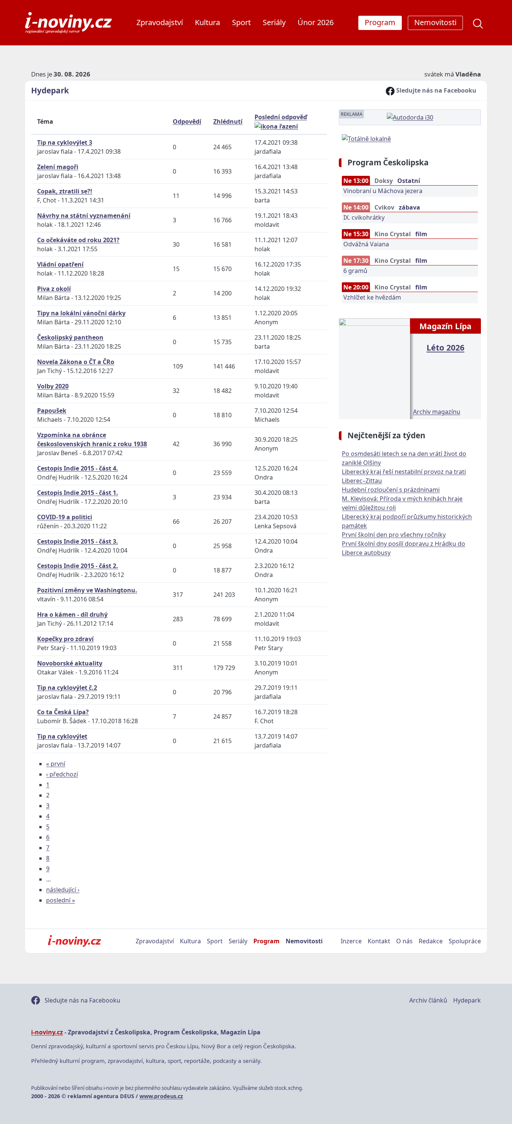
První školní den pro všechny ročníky (394, 535)
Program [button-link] (380, 22)
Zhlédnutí (228, 121)
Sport (241, 22)
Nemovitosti (304, 941)
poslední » (60, 900)
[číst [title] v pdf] (374, 368)
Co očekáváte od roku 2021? (78, 240)
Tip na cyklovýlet (62, 736)
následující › (62, 890)
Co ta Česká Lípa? (63, 712)
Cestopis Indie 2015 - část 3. (77, 541)
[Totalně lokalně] (366, 138)
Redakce (431, 941)
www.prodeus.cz (161, 1096)
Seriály (274, 22)
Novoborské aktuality (69, 663)
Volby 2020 (53, 386)
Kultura (207, 22)
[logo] (68, 22)
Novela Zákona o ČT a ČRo (75, 362)
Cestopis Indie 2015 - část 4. (77, 468)
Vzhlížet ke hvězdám (372, 297)
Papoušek (51, 410)
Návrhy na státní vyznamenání (83, 215)
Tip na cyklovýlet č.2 (67, 687)
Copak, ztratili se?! (64, 191)
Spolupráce (465, 941)
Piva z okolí (54, 289)
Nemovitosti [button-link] (435, 22)
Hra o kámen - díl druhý (72, 614)
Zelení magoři (57, 167)
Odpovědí (187, 121)
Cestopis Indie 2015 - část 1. (77, 493)
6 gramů (355, 271)
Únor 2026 (316, 22)
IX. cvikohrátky (364, 217)
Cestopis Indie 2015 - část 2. (77, 566)
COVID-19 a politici (64, 517)
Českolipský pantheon (70, 337)
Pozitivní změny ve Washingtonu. (87, 590)
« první (55, 764)
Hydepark (50, 90)
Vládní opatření (60, 264)
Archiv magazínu (436, 412)
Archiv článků (428, 1000)
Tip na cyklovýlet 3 (64, 142)
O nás (404, 941)
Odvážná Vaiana (366, 244)
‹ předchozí (62, 774)
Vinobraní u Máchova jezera (382, 191)
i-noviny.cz (47, 1032)
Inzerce (351, 941)
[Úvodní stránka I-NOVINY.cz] (74, 941)
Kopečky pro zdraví (65, 639)
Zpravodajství (159, 22)
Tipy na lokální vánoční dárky (81, 313)
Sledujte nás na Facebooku (435, 90)
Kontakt (379, 941)
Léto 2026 (445, 347)
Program (266, 941)
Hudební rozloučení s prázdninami (391, 490)
